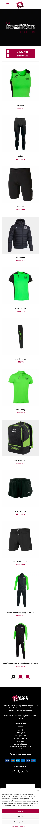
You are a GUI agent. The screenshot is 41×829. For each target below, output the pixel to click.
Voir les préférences (20, 822)
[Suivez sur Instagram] (18, 771)
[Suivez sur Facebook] (14, 771)
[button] (38, 791)
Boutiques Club (20, 736)
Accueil (20, 730)
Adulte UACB (22, 52)
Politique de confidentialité (19, 826)
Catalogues (20, 733)
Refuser (20, 816)
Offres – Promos (20, 738)
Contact (20, 741)
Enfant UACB (22, 56)
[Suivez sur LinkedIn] (22, 771)
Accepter (20, 811)
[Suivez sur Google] (26, 771)
